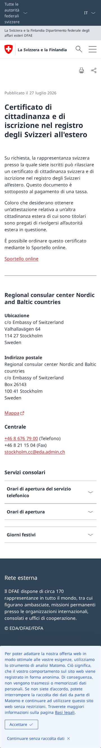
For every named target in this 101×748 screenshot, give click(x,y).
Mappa (11, 413)
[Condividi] (94, 70)
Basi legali (65, 712)
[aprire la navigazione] (92, 49)
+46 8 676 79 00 (21, 438)
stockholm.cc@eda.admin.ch (34, 452)
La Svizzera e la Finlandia (42, 49)
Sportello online (21, 259)
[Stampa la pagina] (81, 70)
